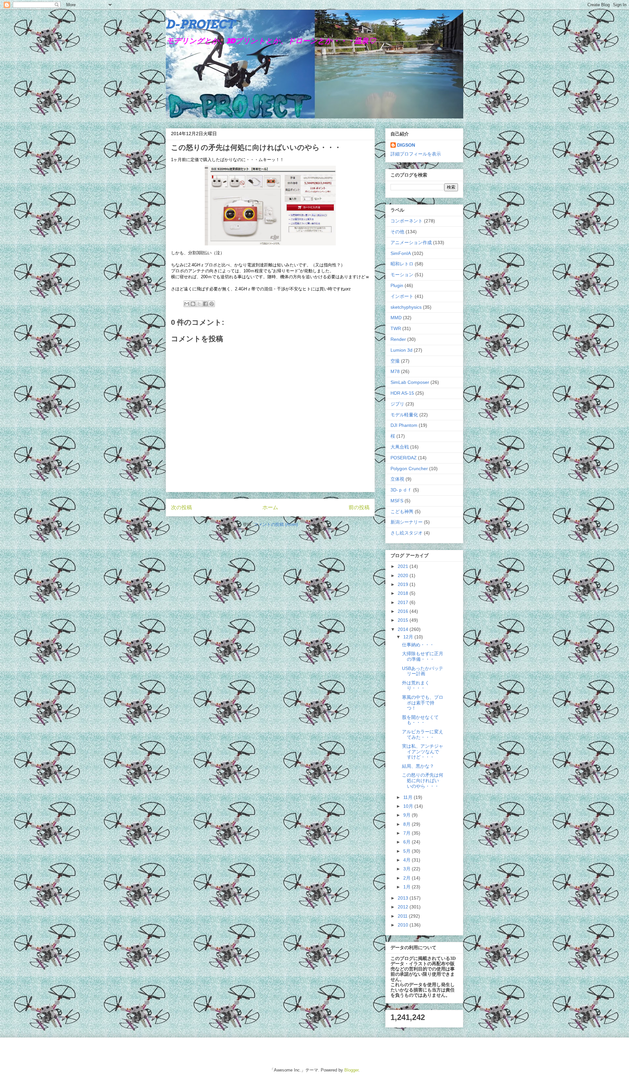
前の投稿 (359, 507)
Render (398, 339)
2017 (404, 602)
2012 (404, 906)
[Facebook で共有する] (205, 304)
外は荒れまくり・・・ (415, 685)
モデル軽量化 (404, 414)
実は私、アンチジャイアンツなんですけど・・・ (422, 751)
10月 (408, 806)
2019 (404, 584)
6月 (407, 841)
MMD (396, 317)
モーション (402, 274)
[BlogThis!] (193, 304)
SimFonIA (401, 253)
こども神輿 (402, 511)
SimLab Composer (410, 382)
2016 (404, 611)
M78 (395, 371)
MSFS (397, 500)
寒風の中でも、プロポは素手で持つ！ (422, 703)
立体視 (397, 479)
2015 (404, 620)
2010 (404, 924)
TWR (396, 328)
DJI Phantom (404, 425)
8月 (407, 824)
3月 (407, 868)
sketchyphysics (406, 307)
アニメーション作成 (411, 242)
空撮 (395, 361)
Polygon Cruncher (409, 468)
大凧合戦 (400, 446)
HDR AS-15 (402, 393)
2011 (403, 916)
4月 (407, 860)
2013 (404, 898)
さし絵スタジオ (407, 532)
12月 (408, 636)
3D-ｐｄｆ (401, 489)
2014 (404, 629)
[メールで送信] (186, 304)
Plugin (397, 285)
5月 (407, 851)
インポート (402, 296)
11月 (408, 797)
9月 (407, 815)
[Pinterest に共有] (211, 304)
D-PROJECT (200, 24)
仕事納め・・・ (418, 644)
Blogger (351, 1070)
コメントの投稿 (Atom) (276, 524)
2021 (404, 566)
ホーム (270, 507)
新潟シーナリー (407, 522)
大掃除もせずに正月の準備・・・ (422, 656)
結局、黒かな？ (418, 766)
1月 (407, 886)
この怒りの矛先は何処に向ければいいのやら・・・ (422, 780)
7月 (407, 833)
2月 (407, 878)
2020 (404, 575)
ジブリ (397, 403)
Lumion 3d (401, 350)
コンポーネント (407, 220)
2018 (404, 593)
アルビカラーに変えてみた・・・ (422, 734)
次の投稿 (181, 507)
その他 (397, 231)
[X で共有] (199, 304)
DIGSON (406, 145)
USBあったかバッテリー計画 (422, 671)
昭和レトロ (402, 263)
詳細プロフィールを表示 (416, 153)
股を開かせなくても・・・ (420, 720)
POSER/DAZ (404, 457)
